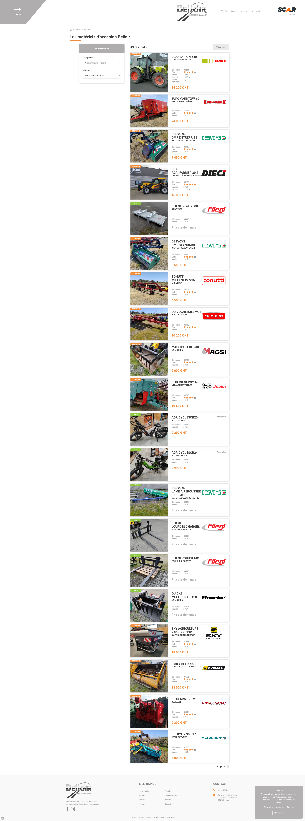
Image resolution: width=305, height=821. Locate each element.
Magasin (142, 804)
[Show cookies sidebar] (2, 818)
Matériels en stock (171, 795)
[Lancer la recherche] (221, 11)
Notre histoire (144, 791)
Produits (168, 791)
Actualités (168, 800)
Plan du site (171, 817)
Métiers (142, 795)
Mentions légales (152, 817)
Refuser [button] (290, 807)
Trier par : (221, 47)
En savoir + (268, 807)
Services (142, 800)
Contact (168, 804)
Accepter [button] (280, 807)
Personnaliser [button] (279, 813)
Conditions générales (138, 817)
